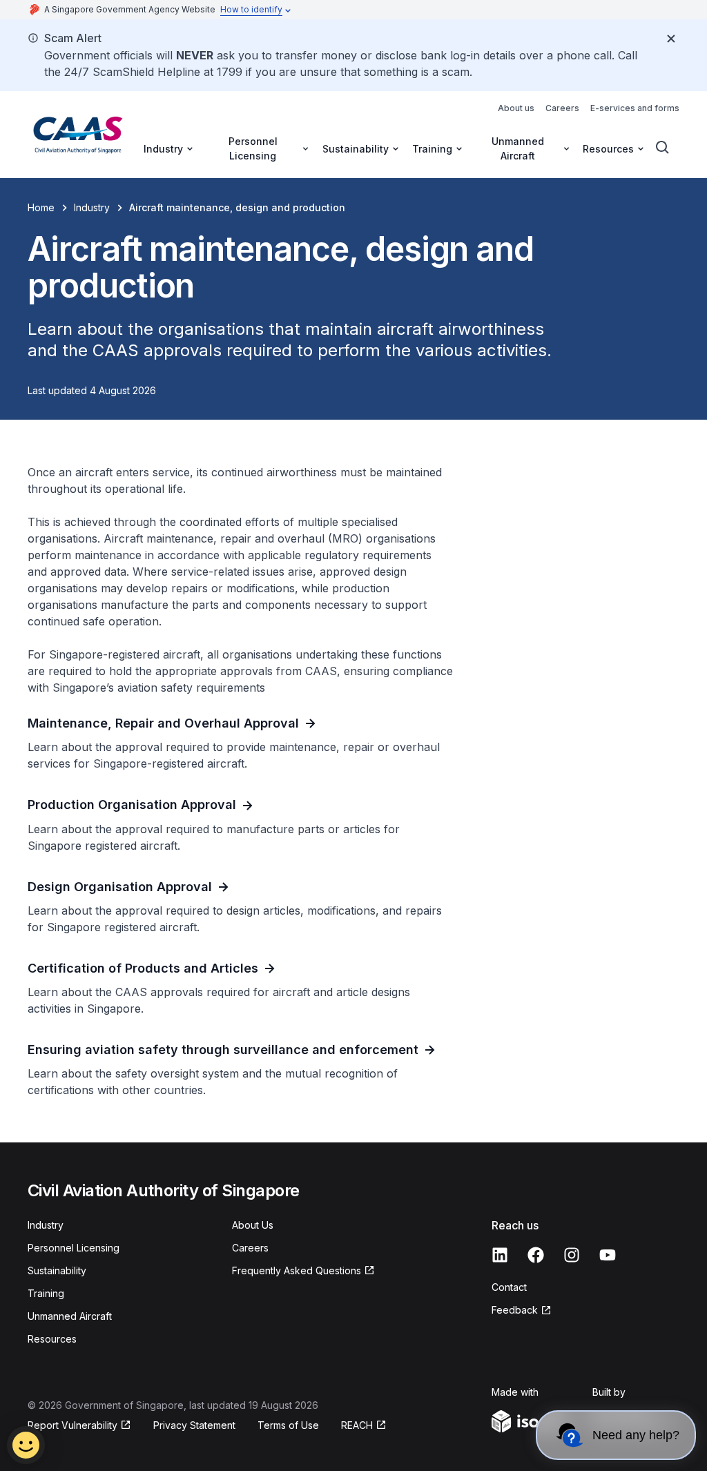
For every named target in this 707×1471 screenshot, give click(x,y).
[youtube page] (607, 1255)
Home (41, 207)
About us (516, 108)
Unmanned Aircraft (70, 1316)
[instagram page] (571, 1255)
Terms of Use (288, 1425)
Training (46, 1293)
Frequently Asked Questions (296, 1270)
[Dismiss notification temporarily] (671, 38)
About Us (252, 1225)
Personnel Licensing (73, 1248)
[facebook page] (535, 1255)
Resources (52, 1339)
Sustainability (57, 1270)
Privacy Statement (194, 1425)
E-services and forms (634, 108)
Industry (92, 207)
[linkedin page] (500, 1255)
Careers (562, 108)
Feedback (515, 1310)
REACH (357, 1425)
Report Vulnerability (72, 1425)
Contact (509, 1287)
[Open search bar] (662, 147)
